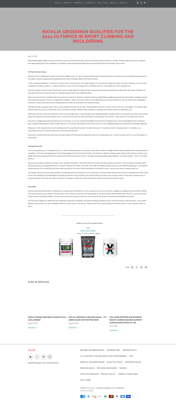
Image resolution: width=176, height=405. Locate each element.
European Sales (133, 362)
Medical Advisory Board (92, 362)
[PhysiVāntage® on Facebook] (37, 356)
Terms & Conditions (128, 374)
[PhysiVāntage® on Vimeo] (44, 356)
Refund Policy (130, 350)
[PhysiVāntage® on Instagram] (50, 356)
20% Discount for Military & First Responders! (103, 356)
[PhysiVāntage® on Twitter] (31, 356)
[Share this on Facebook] (136, 267)
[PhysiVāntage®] (37, 2)
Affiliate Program (89, 374)
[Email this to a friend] (145, 267)
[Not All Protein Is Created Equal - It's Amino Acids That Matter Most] (88, 299)
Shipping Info (113, 350)
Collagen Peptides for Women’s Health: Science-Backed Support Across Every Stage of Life (125, 320)
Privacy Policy (108, 374)
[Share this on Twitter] (132, 267)
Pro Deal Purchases (107, 368)
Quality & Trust (115, 362)
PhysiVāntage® (90, 388)
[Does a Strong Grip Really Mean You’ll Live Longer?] (47, 299)
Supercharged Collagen (88, 231)
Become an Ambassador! (92, 350)
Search (123, 368)
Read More (32, 327)
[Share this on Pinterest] (141, 267)
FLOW (88, 228)
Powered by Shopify (86, 390)
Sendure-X (80, 233)
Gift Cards (85, 380)
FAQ (131, 356)
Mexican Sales (87, 368)
